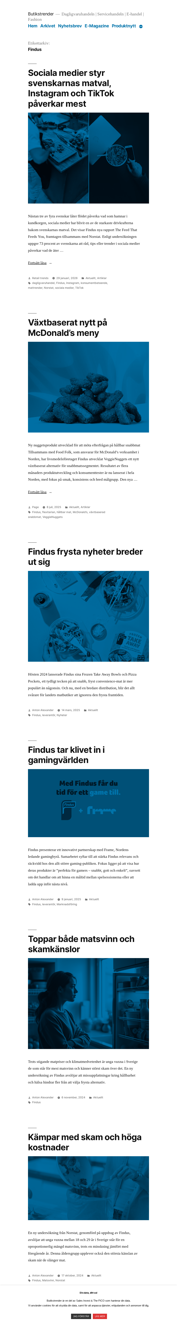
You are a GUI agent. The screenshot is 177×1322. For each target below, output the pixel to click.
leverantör (48, 715)
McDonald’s (80, 512)
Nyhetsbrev (70, 25)
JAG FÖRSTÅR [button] (81, 1316)
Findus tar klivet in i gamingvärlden (66, 754)
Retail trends (40, 278)
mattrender (35, 287)
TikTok (79, 287)
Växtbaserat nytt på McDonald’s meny (67, 327)
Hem (33, 25)
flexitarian (48, 512)
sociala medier (64, 287)
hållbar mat (64, 512)
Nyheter (62, 715)
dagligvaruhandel (43, 283)
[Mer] (141, 26)
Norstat (49, 287)
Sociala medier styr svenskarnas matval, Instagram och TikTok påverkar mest (71, 88)
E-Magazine (97, 25)
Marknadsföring (67, 904)
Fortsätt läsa (40, 262)
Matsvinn (48, 1280)
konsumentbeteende (94, 283)
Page (35, 507)
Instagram (72, 283)
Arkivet (47, 25)
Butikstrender (41, 13)
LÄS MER (100, 1316)
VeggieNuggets (53, 517)
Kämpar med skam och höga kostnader (84, 1142)
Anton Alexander (43, 710)
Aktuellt (91, 278)
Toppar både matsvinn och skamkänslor (81, 944)
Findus (60, 283)
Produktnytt (124, 25)
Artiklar (102, 278)
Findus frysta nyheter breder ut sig (85, 556)
